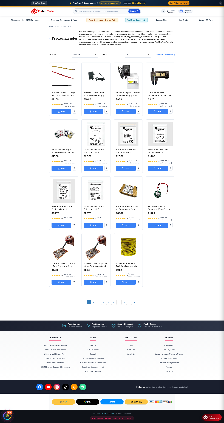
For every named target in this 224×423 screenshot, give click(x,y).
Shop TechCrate (39, 3)
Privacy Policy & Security (55, 358)
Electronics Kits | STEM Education (25, 20)
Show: (104, 54)
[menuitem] (25, 20)
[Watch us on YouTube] (48, 387)
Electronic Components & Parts (64, 20)
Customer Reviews (93, 371)
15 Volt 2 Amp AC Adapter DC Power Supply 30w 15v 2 (128, 95)
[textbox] (107, 11)
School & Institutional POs (93, 358)
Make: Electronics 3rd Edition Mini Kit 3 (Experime (158, 152)
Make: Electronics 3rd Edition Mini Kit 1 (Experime (94, 152)
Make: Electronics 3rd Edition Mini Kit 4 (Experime (62, 209)
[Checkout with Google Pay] (87, 402)
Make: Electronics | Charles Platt (102, 20)
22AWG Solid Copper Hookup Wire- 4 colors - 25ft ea (63, 152)
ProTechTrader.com (106, 414)
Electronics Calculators (169, 358)
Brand (57, 26)
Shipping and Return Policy (55, 354)
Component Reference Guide (55, 345)
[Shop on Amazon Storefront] (74, 387)
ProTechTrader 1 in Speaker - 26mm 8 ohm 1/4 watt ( (159, 209)
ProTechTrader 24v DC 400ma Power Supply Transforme (94, 95)
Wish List (131, 350)
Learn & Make (162, 20)
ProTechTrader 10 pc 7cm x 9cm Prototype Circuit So (96, 266)
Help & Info (183, 20)
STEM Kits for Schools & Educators (55, 367)
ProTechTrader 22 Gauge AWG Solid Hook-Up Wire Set (63, 95)
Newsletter (131, 354)
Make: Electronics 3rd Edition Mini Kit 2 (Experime (126, 152)
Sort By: (52, 54)
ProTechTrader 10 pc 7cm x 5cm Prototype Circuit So (64, 266)
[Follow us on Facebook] (39, 387)
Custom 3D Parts (206, 20)
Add (63, 111)
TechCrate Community (136, 20)
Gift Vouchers (93, 350)
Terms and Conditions (55, 363)
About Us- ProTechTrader (55, 350)
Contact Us (169, 345)
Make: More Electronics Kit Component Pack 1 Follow (127, 209)
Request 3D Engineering (169, 363)
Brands (93, 345)
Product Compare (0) (165, 55)
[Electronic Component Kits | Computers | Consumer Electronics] (42, 11)
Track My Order (168, 350)
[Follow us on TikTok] (65, 387)
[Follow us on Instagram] (56, 387)
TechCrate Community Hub (93, 367)
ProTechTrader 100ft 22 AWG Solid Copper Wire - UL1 (128, 266)
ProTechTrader (66, 26)
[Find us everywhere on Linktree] (82, 387)
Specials (93, 354)
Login (131, 345)
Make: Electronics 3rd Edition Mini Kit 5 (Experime (94, 209)
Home (51, 26)
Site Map (169, 371)
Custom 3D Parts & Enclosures (93, 363)
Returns (169, 367)
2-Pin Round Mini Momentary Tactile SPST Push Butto (159, 95)
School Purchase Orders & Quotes (169, 354)
